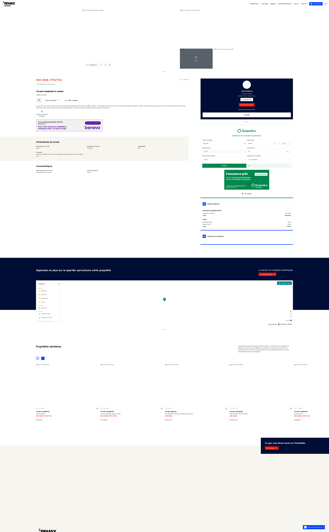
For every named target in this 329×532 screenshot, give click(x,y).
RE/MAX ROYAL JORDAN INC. (247, 96)
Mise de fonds (250, 140)
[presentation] (247, 236)
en (325, 4)
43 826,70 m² (234, 420)
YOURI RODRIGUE (247, 91)
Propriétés (254, 4)
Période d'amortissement (208, 155)
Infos (296, 4)
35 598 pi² (298, 420)
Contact (304, 4)
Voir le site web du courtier (246, 109)
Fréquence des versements (254, 155)
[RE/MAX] (9, 3)
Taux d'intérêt (250, 148)
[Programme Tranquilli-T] (247, 115)
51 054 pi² (40, 420)
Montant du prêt (206, 148)
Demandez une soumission (92, 123)
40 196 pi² (104, 420)
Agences (273, 4)
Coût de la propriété (207, 140)
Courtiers (264, 4)
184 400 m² (169, 420)
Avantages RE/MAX (284, 4)
